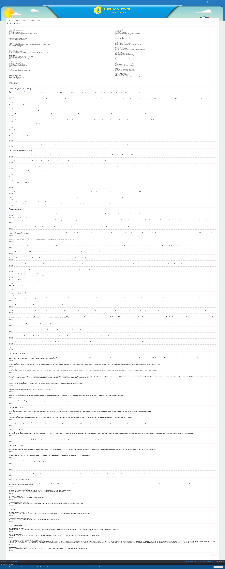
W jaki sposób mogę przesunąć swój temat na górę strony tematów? (21, 70)
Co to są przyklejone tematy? (14, 81)
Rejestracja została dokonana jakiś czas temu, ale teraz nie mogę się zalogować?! (24, 35)
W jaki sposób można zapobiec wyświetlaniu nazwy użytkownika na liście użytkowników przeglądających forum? (29, 44)
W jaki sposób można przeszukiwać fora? (122, 53)
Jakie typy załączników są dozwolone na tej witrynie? (124, 69)
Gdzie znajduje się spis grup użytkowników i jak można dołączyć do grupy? (128, 33)
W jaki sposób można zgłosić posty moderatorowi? (18, 66)
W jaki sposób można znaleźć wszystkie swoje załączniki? (125, 70)
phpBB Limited (41, 529)
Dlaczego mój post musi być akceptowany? (17, 69)
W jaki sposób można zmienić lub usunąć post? (17, 57)
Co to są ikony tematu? (13, 83)
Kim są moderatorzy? (118, 31)
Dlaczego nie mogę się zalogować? (15, 34)
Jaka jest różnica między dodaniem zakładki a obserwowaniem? (126, 62)
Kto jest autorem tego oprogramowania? (122, 74)
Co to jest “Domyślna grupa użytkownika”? (122, 37)
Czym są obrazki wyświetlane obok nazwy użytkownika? (19, 49)
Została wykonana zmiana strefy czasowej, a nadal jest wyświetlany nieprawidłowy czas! (25, 46)
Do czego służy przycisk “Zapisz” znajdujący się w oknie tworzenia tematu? (23, 67)
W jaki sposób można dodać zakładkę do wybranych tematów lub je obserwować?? (130, 63)
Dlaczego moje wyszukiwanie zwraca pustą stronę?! (124, 55)
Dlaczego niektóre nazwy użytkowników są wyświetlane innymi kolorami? (128, 35)
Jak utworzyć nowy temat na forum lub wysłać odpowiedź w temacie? (22, 56)
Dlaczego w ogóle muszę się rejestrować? (16, 30)
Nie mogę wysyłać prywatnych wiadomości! (122, 42)
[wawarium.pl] (112, 10)
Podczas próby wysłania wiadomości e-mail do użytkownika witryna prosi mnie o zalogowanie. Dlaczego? (28, 52)
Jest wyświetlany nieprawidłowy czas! (16, 45)
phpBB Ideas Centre (67, 535)
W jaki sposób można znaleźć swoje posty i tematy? (124, 58)
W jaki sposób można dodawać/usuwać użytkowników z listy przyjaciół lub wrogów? (130, 49)
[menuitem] (8, 2)
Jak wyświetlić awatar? (13, 50)
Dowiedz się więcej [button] (99, 566)
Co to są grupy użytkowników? (120, 32)
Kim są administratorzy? (119, 30)
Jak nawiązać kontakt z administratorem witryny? (124, 77)
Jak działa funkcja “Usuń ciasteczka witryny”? (17, 39)
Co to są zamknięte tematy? (14, 82)
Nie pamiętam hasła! (12, 37)
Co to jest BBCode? (12, 74)
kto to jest (103, 541)
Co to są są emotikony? (13, 76)
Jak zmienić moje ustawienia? (14, 43)
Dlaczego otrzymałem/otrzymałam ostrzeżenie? (18, 65)
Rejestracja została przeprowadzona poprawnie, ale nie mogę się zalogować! (23, 33)
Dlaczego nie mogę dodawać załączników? (17, 64)
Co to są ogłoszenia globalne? (14, 78)
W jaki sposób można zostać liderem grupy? (123, 34)
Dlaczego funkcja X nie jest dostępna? (121, 75)
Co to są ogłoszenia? (13, 79)
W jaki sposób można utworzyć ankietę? (16, 59)
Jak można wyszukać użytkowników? (121, 56)
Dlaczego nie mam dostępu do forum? (16, 63)
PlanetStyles (15, 564)
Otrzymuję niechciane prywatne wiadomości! (123, 43)
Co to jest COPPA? (12, 31)
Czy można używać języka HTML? (15, 75)
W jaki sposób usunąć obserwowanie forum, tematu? (124, 65)
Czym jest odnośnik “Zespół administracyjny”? (123, 38)
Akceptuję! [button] (218, 566)
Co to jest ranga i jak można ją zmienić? (16, 51)
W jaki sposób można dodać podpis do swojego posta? (19, 58)
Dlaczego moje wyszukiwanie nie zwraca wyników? (124, 54)
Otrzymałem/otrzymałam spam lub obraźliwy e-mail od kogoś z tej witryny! (128, 44)
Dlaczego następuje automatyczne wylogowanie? (18, 38)
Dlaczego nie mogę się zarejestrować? (16, 32)
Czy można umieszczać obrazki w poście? (16, 77)
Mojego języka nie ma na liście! (14, 47)
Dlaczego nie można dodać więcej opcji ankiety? (17, 61)
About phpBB (117, 529)
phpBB (6, 564)
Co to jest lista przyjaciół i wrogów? (121, 48)
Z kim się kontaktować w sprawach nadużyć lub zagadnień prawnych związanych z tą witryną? (132, 76)
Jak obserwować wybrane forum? (121, 64)
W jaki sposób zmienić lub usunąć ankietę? (16, 62)
